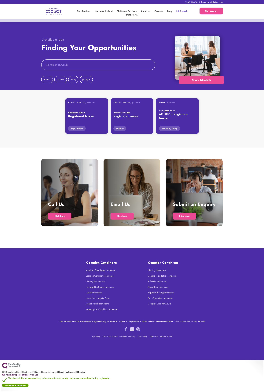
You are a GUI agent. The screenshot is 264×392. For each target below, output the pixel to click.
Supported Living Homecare (161, 292)
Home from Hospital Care (97, 298)
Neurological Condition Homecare (101, 309)
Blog (169, 11)
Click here (59, 216)
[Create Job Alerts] (196, 57)
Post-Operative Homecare (160, 298)
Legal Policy (96, 336)
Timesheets (154, 336)
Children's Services (127, 11)
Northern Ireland (103, 11)
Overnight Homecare (95, 281)
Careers (158, 11)
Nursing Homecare (157, 270)
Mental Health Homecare (97, 303)
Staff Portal (132, 14)
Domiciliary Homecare (158, 287)
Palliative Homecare (157, 281)
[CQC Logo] (11, 368)
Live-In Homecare (94, 292)
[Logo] (55, 12)
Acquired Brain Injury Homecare (100, 270)
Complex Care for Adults (159, 303)
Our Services (83, 11)
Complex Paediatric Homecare (162, 275)
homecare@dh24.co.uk (212, 2)
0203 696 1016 (192, 2)
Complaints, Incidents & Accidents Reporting (119, 336)
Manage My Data (166, 336)
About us (145, 11)
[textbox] (98, 64)
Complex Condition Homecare (100, 275)
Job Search (181, 11)
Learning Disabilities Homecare (100, 287)
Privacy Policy (142, 336)
